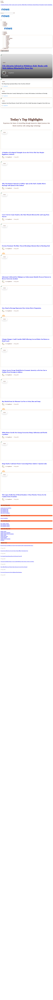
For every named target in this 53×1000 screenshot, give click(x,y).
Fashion (5, 32)
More (4, 34)
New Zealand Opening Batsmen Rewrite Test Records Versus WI (11, 556)
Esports (5, 25)
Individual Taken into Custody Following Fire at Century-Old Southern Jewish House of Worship (24, 93)
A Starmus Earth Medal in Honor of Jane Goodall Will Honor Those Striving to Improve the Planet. (17, 561)
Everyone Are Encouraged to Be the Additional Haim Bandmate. (11, 572)
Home (4, 22)
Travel (7, 47)
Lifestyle (8, 39)
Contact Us (5, 48)
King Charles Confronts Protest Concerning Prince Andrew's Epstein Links (24, 463)
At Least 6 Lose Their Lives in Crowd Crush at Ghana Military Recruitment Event (14, 550)
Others (7, 42)
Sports (7, 44)
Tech (7, 45)
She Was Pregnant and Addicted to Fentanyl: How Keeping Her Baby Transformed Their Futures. (17, 545)
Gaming (8, 35)
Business (5, 24)
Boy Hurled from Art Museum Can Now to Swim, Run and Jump (21, 401)
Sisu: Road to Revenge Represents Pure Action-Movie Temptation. (21, 308)
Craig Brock (11, 72)
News (7, 40)
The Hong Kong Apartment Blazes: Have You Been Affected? (16, 83)
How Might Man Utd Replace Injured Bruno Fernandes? (27, 4)
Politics (7, 43)
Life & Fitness (9, 38)
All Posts (5, 23)
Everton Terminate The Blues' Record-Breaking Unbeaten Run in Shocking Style (26, 246)
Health (7, 37)
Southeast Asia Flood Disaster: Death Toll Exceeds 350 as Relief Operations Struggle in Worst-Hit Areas (26, 103)
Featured (5, 33)
